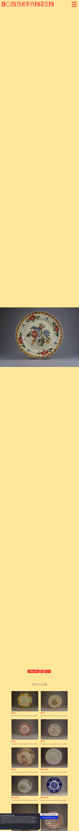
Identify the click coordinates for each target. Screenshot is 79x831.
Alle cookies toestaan (49, 814)
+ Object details (33, 671)
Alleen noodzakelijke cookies (49, 817)
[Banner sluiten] (60, 813)
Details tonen (3, 827)
